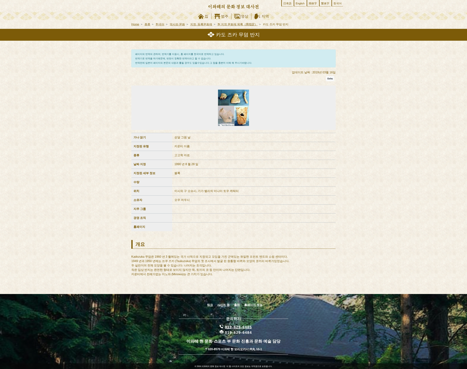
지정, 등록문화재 (201, 24)
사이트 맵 (223, 304)
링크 (210, 304)
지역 (265, 16)
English (300, 3)
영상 (244, 16)
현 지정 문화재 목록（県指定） (237, 24)
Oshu (330, 78)
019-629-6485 (238, 327)
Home (135, 24)
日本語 (287, 3)
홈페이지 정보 (253, 304)
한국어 (337, 3)
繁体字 (325, 3)
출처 (237, 304)
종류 (147, 24)
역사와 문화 (177, 24)
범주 (224, 16)
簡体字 (313, 3)
